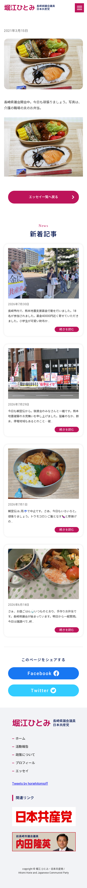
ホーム (20, 738)
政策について (25, 755)
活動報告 (22, 746)
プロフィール (25, 763)
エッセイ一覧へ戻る (43, 197)
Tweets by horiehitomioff (30, 784)
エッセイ (22, 771)
